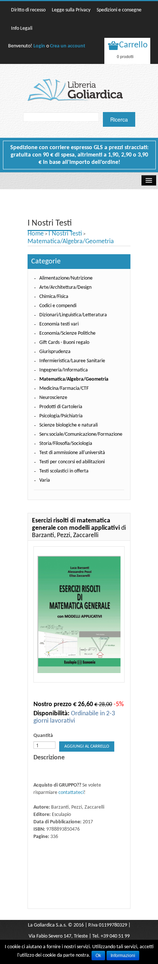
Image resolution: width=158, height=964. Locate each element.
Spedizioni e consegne (119, 10)
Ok (98, 955)
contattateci (71, 792)
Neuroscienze (53, 397)
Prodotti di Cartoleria (60, 407)
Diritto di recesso (28, 10)
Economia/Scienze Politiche (67, 333)
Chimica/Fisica (53, 296)
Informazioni (123, 955)
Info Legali (21, 28)
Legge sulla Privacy (71, 10)
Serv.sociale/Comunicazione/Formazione (80, 434)
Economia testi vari (59, 324)
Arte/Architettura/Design (65, 287)
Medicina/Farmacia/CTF (64, 388)
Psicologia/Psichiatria (61, 416)
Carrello (133, 45)
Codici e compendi (57, 306)
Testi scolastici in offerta (64, 471)
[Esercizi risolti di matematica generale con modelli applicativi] (79, 614)
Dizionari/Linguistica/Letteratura (73, 315)
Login (39, 46)
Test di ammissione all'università (72, 453)
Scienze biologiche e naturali (68, 425)
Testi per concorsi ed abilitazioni (72, 462)
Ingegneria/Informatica (63, 370)
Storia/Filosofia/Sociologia (65, 443)
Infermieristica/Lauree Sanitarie (72, 361)
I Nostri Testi (65, 233)
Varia (44, 480)
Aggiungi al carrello (86, 746)
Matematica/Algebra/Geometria (71, 241)
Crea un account (67, 46)
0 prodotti (125, 56)
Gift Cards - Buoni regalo (64, 342)
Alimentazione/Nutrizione (66, 278)
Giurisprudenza (55, 352)
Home (36, 233)
